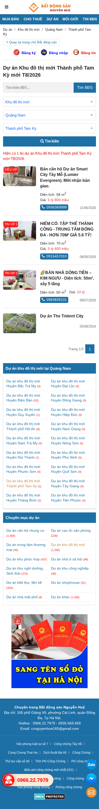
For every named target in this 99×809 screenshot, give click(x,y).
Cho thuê (33, 19)
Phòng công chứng (69, 787)
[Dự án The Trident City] (19, 323)
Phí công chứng (82, 761)
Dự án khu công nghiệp (70, 568)
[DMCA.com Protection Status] (49, 797)
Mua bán (10, 19)
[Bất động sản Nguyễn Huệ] (49, 8)
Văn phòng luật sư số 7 (32, 744)
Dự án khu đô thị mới (68, 545)
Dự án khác (60, 597)
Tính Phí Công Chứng (50, 761)
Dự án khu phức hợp (23, 559)
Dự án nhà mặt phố (22, 597)
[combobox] (49, 102)
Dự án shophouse (65, 582)
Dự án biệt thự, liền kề (24, 582)
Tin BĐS (90, 19)
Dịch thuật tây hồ (55, 752)
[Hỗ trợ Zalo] (91, 765)
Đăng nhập (58, 53)
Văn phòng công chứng (33, 787)
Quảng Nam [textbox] (15, 115)
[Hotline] (9, 780)
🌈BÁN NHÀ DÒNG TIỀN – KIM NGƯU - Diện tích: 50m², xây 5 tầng (67, 278)
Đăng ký (29, 53)
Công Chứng (81, 752)
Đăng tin (88, 53)
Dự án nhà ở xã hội (66, 559)
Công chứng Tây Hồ (68, 744)
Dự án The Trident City (62, 316)
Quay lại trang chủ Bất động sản (33, 42)
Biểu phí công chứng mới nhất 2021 (49, 770)
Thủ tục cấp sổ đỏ (17, 761)
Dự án (52, 19)
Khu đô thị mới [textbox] (17, 102)
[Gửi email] (91, 793)
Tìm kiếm (51, 141)
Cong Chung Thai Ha (23, 752)
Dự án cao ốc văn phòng (71, 530)
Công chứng (75, 778)
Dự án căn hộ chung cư (25, 530)
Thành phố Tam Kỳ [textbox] (21, 128)
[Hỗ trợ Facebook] (91, 779)
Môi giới (70, 19)
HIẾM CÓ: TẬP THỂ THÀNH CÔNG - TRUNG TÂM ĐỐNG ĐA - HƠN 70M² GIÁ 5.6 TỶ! (66, 229)
